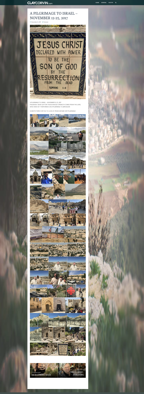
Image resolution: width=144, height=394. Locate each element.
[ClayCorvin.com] (39, 2)
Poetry (111, 2)
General (103, 2)
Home (97, 2)
